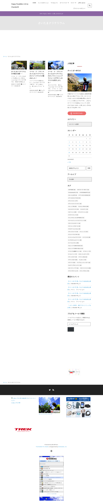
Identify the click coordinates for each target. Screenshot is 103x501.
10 (69, 145)
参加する (61, 495)
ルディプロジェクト (75, 265)
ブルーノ (87, 251)
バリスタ (87, 237)
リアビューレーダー (84, 262)
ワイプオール (73, 270)
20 (79, 149)
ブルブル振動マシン (75, 251)
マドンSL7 (73, 259)
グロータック (73, 214)
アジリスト (73, 200)
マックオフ (73, 257)
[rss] (53, 390)
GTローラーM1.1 (83, 189)
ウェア (42, 90)
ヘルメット (73, 254)
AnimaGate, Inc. (62, 446)
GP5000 (72, 189)
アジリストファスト (75, 203)
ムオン (83, 259)
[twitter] (50, 390)
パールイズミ (74, 242)
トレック (84, 231)
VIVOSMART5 (85, 192)
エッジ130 (73, 206)
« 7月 (69, 162)
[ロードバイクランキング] (49, 411)
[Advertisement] (51, 43)
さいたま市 (73, 195)
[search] (90, 6)
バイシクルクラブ (75, 237)
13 (79, 145)
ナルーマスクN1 (74, 234)
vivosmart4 (73, 192)
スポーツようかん (74, 229)
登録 (70, 329)
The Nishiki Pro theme (42, 446)
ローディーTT (73, 268)
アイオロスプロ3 (74, 198)
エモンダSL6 (84, 206)
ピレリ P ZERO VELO (76, 248)
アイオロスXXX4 (85, 195)
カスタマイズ (74, 209)
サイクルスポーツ (74, 223)
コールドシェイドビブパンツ (77, 220)
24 (69, 152)
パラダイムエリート (75, 240)
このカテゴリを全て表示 (51, 493)
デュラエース (73, 231)
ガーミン (72, 212)
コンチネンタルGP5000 (76, 217)
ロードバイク (33, 92)
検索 (89, 168)
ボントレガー (84, 254)
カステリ (84, 209)
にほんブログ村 (15, 402)
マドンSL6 (83, 257)
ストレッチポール (74, 226)
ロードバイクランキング (45, 414)
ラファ (72, 262)
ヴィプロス (85, 270)
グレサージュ (83, 212)
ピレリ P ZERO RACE (75, 245)
